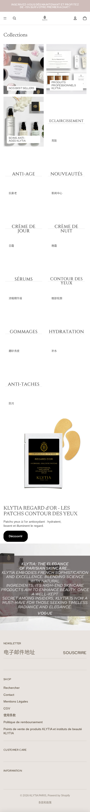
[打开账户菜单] (75, 18)
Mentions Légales (15, 701)
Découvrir (15, 536)
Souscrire (75, 652)
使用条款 (9, 715)
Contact (8, 694)
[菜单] (5, 18)
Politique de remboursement (23, 722)
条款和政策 (45, 802)
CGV (6, 708)
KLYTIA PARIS (37, 795)
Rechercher (11, 687)
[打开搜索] (14, 18)
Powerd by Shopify (59, 795)
